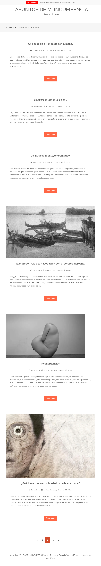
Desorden (59, 270)
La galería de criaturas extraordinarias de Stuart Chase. (57, 2)
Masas (60, 106)
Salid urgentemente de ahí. (50, 99)
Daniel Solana (37, 50)
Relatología (59, 162)
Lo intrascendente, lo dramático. (50, 155)
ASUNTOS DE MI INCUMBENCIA (51, 11)
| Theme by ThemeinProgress (61, 555)
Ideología (60, 50)
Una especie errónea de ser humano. (50, 43)
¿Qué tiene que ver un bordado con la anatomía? (50, 483)
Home (20, 27)
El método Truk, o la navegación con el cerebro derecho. (50, 263)
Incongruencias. (50, 363)
